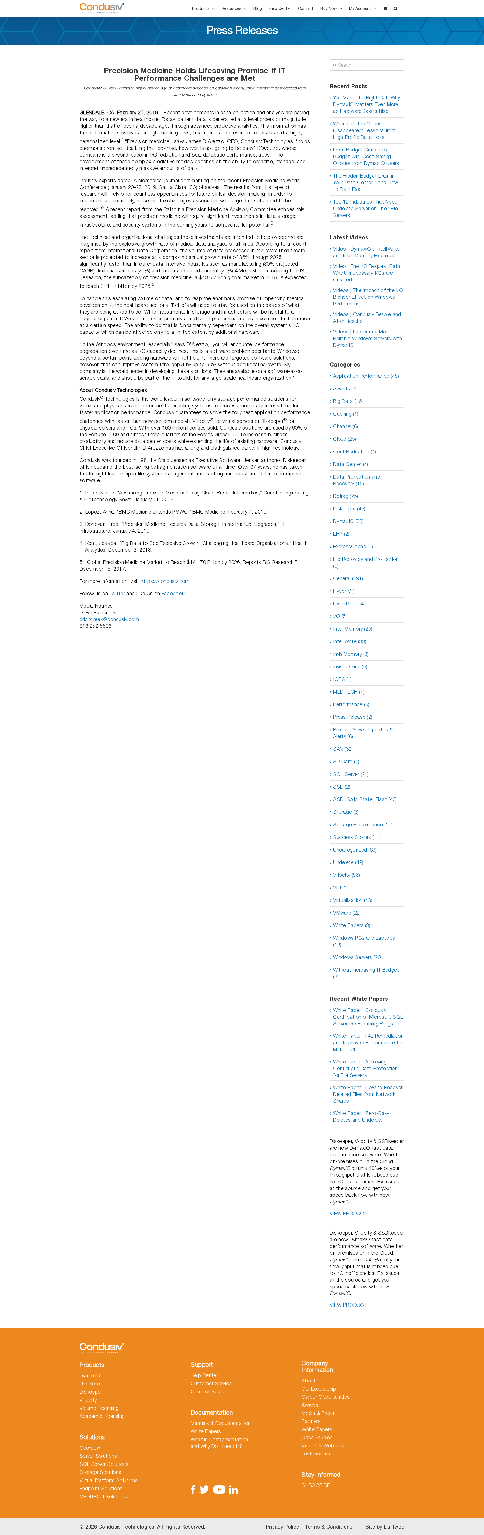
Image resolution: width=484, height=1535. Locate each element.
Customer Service (211, 1383)
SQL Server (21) (351, 774)
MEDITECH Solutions (103, 1496)
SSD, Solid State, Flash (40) (365, 799)
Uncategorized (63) (354, 850)
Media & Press (318, 1413)
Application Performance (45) (366, 376)
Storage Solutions (100, 1472)
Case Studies (317, 1437)
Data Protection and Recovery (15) (356, 480)
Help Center (204, 1375)
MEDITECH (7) (348, 692)
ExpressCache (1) (353, 546)
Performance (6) (351, 704)
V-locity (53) (346, 875)
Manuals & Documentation (221, 1423)
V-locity (88, 1400)
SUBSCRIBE (316, 1485)
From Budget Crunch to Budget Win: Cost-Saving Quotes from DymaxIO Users (366, 156)
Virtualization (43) (352, 900)
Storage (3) (346, 812)
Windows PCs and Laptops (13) (364, 941)
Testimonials (316, 1454)
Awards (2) (345, 388)
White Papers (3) (351, 925)
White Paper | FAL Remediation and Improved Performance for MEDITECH (368, 1042)
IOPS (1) (342, 679)
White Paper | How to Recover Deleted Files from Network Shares (367, 1094)
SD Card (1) (346, 761)
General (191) (348, 578)
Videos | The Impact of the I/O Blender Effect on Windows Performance (368, 297)
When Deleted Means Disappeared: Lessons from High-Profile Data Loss (364, 130)
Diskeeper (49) (349, 509)
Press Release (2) (352, 717)
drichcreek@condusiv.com (109, 619)
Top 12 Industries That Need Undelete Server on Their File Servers (365, 208)
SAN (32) (343, 749)
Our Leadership (319, 1389)
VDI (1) (340, 887)
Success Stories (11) (357, 837)
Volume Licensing (99, 1408)
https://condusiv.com (165, 581)
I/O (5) (340, 616)
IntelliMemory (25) (352, 629)
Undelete (90, 1384)
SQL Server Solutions (104, 1464)
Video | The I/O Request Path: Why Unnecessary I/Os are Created (367, 273)
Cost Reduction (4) (354, 451)
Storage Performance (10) (362, 824)
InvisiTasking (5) (350, 666)
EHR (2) (341, 534)
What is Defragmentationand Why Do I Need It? (219, 1442)
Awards (310, 1405)
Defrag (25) (345, 496)
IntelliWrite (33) (349, 641)
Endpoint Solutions (101, 1488)
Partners (311, 1421)
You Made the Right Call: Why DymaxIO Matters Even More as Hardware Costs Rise (366, 104)
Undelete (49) (348, 862)
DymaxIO (90, 1375)
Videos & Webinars (323, 1445)
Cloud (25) (344, 439)
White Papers (206, 1431)
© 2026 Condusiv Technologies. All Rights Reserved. (142, 1527)
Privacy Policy (282, 1527)
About (309, 1381)
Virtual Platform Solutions (109, 1480)
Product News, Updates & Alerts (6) (363, 733)
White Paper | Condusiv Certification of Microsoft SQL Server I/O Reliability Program (368, 1017)
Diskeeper (91, 1392)
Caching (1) (345, 414)
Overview (90, 1448)
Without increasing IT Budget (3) (366, 973)
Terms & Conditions (328, 1527)
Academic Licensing (102, 1416)
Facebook (173, 593)
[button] (395, 8)
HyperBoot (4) (349, 603)
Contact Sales (207, 1391)
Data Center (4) (350, 464)
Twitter (117, 593)
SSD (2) (341, 787)
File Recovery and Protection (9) (366, 562)
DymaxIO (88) (348, 521)
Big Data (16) (348, 401)
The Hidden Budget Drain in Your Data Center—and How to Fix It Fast (365, 182)
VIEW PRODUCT (348, 1213)
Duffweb (394, 1527)
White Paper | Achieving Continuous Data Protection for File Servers (365, 1068)
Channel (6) (345, 426)
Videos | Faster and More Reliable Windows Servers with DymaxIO (367, 338)
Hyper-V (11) (347, 591)
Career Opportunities (326, 1397)
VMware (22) (347, 913)
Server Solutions (98, 1456)
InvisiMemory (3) (351, 654)
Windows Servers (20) (357, 957)
